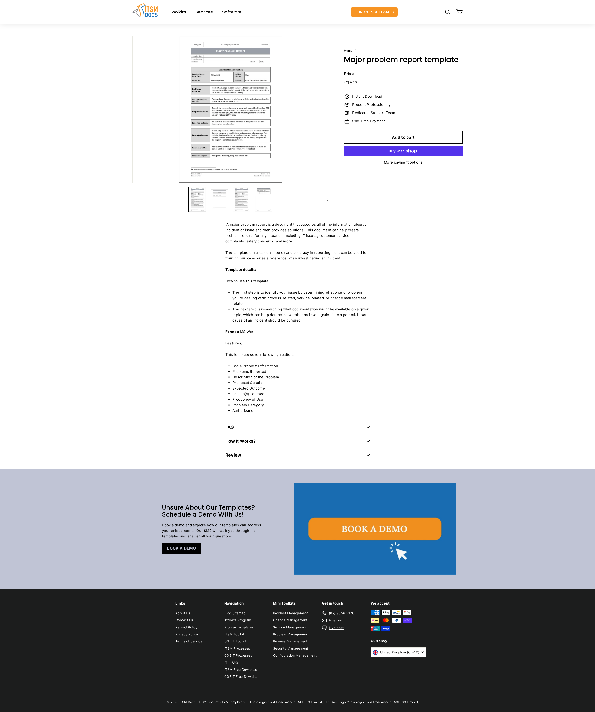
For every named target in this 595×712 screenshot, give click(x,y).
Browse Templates (239, 627)
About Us (182, 613)
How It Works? (240, 441)
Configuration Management (295, 655)
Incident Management (290, 613)
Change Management (290, 620)
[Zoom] (230, 109)
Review (233, 455)
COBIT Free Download (242, 676)
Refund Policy (186, 627)
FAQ (229, 427)
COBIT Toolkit (235, 641)
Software (231, 12)
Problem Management (290, 634)
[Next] (325, 199)
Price (349, 73)
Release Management (290, 641)
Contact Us (184, 620)
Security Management (290, 648)
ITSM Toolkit (234, 634)
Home (348, 50)
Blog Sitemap (235, 613)
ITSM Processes (237, 648)
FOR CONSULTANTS (374, 12)
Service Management (290, 627)
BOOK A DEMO (181, 548)
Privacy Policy (186, 634)
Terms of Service (188, 641)
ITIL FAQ (231, 663)
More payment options (403, 162)
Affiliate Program (237, 620)
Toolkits (178, 12)
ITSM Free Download (241, 670)
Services (204, 12)
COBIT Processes (238, 655)
